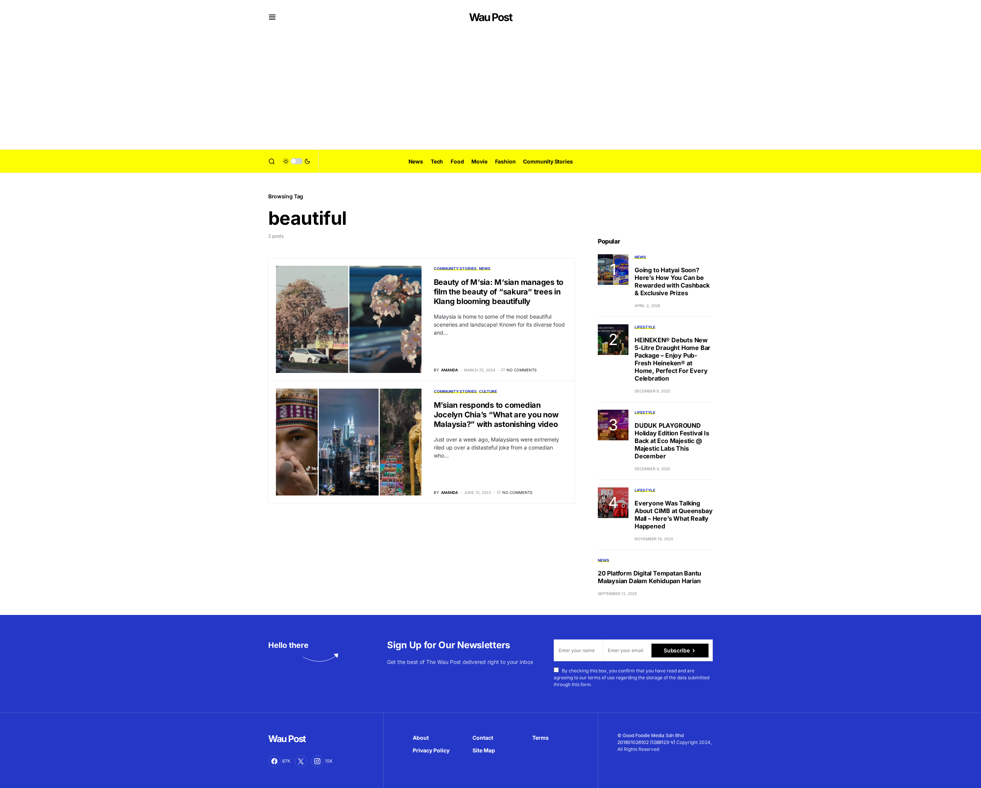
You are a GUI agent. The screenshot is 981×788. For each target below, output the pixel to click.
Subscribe (676, 650)
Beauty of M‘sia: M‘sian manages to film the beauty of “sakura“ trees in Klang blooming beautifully (499, 292)
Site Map (483, 750)
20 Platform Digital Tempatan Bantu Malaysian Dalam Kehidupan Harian (649, 577)
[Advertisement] (490, 92)
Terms (540, 737)
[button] (272, 17)
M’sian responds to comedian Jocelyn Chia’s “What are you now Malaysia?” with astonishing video (496, 415)
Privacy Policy (431, 750)
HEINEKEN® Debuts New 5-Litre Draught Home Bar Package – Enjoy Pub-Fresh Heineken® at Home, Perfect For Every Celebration (672, 359)
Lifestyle (645, 327)
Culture (488, 391)
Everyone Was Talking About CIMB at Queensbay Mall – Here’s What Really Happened (673, 514)
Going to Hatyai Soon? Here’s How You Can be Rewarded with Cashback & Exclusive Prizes (672, 281)
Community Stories (455, 268)
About (421, 737)
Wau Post (490, 17)
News (484, 268)
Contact (482, 737)
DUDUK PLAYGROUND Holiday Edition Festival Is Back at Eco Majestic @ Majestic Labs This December (672, 441)
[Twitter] (301, 761)
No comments (521, 370)
